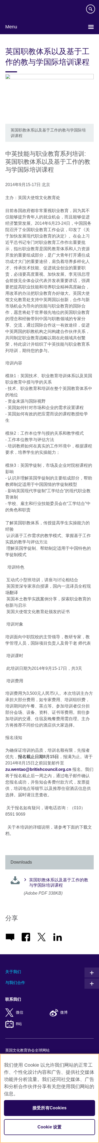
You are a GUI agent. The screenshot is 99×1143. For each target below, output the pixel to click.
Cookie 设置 (49, 1127)
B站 (19, 1024)
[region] (49, 1098)
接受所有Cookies (49, 1108)
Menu (11, 26)
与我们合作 (15, 982)
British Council (18, 10)
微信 (19, 1012)
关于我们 (13, 971)
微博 (64, 1012)
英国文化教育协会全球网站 (27, 1050)
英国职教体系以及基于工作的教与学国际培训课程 (58, 883)
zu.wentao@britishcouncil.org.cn (38, 769)
